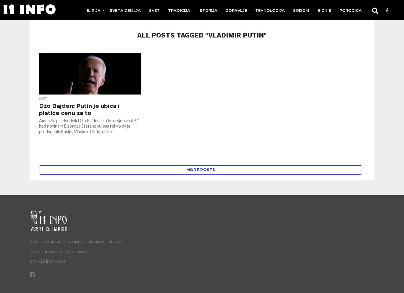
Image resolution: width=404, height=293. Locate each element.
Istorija (207, 10)
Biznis (324, 10)
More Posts (200, 169)
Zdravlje (236, 10)
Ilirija (94, 10)
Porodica (351, 10)
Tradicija (179, 10)
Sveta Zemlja (125, 10)
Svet (154, 10)
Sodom (301, 10)
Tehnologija (270, 10)
